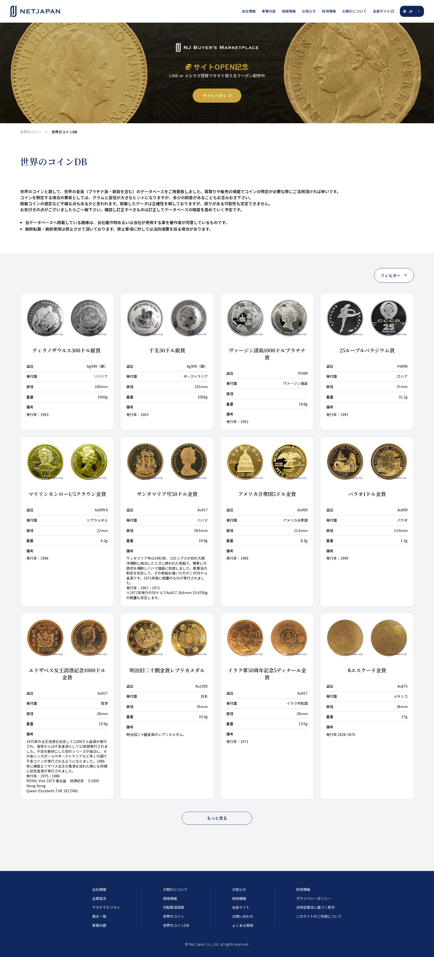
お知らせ (239, 889)
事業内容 (99, 925)
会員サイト (241, 907)
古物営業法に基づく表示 (315, 907)
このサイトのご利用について (319, 916)
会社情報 (99, 889)
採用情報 (303, 889)
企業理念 (99, 898)
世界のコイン (30, 131)
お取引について (175, 889)
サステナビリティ (106, 907)
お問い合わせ (242, 916)
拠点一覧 (99, 916)
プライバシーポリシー (313, 898)
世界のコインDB (176, 925)
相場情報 (170, 898)
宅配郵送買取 (173, 907)
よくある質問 (242, 925)
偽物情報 (239, 898)
